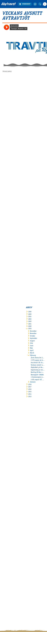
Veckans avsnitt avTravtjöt (38, 365)
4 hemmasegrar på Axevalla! (38, 377)
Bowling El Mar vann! (38, 372)
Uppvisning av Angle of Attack (38, 370)
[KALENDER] (35, 4)
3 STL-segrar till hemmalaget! (38, 380)
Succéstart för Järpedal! (38, 363)
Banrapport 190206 (37, 375)
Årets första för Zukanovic (38, 358)
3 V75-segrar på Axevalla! (38, 360)
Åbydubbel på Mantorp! (38, 367)
